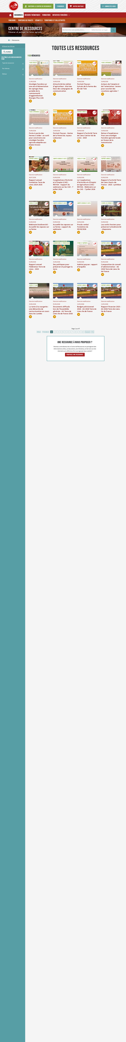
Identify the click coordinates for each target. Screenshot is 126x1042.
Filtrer (8, 52)
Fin (93, 332)
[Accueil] (10, 15)
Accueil (9, 40)
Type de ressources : (95, 26)
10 (82, 332)
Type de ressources (8, 63)
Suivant (87, 332)
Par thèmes (6, 68)
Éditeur (4, 74)
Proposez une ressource (75, 354)
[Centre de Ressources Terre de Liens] (13, 6)
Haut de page (122, 1036)
